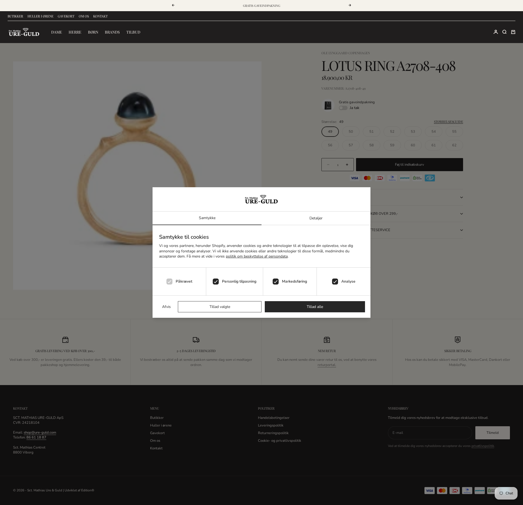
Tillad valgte (219, 306)
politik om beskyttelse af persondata (257, 256)
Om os (84, 16)
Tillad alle (315, 306)
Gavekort (66, 16)
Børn (93, 32)
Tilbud (133, 32)
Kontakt (100, 16)
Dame (56, 32)
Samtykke (207, 217)
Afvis (166, 306)
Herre (75, 32)
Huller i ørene (40, 16)
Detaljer (316, 218)
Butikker (15, 16)
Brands (112, 32)
